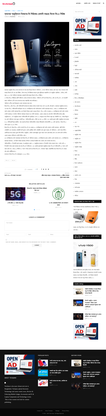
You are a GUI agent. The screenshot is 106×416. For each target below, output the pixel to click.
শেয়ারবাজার (77, 183)
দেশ (75, 122)
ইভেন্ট (76, 65)
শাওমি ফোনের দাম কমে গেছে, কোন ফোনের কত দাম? (58, 362)
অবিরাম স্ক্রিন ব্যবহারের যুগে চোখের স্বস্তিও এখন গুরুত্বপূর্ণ (93, 315)
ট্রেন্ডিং (76, 118)
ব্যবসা (76, 167)
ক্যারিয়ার (77, 78)
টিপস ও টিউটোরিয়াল (79, 98)
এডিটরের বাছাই (78, 69)
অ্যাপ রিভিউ (77, 53)
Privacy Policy (65, 410)
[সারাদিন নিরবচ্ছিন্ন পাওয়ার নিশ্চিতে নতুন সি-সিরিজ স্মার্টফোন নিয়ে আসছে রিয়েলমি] (78, 291)
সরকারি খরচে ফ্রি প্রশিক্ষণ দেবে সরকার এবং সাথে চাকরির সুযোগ (59, 372)
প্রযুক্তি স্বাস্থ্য (78, 147)
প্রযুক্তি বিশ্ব (78, 143)
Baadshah (12, 16)
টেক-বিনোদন (77, 106)
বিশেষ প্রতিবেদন (78, 163)
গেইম (76, 86)
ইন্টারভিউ (77, 61)
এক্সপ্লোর (78, 3)
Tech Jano (51, 413)
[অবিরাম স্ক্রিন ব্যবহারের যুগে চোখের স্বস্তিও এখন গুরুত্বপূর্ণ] (78, 316)
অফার (76, 49)
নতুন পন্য (77, 126)
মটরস (76, 171)
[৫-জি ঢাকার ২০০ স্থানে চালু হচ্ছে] (15, 193)
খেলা (76, 82)
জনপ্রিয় (76, 94)
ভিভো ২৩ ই (7, 160)
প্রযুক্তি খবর (78, 134)
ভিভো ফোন (13, 160)
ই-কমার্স (76, 57)
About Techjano (49, 410)
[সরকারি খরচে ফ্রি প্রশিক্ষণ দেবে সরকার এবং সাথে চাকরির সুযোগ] (43, 373)
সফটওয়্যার (77, 187)
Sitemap (57, 410)
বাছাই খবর (77, 155)
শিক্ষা (76, 179)
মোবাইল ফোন (87, 3)
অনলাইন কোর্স (78, 45)
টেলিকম (76, 110)
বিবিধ (76, 159)
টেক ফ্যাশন (77, 102)
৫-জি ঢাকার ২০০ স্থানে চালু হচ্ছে (15, 203)
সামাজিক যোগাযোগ (79, 191)
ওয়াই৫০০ (90, 278)
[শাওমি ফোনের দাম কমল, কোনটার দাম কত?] (43, 383)
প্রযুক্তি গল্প (77, 138)
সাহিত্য (76, 195)
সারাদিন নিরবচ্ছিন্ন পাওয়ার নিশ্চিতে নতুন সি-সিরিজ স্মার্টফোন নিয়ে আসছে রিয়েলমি (93, 291)
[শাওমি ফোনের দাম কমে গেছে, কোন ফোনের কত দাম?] (43, 363)
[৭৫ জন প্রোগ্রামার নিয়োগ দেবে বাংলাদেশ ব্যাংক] (58, 193)
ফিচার (13, 10)
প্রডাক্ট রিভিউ (7, 10)
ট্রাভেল (76, 114)
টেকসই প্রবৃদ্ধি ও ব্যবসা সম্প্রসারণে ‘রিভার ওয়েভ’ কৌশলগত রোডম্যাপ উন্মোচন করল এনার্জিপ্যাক (93, 304)
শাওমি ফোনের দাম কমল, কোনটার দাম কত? (58, 382)
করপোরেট (77, 73)
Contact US (39, 410)
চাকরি (76, 90)
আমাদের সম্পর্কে (96, 3)
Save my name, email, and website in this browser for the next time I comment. (31, 242)
